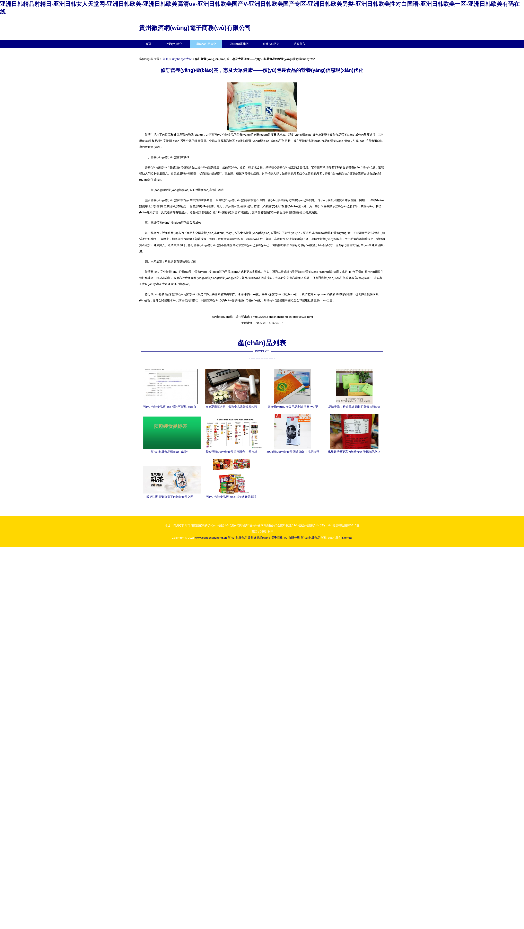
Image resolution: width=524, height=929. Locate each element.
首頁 (148, 43)
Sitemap (347, 537)
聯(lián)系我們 (239, 43)
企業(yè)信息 (271, 43)
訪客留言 (299, 43)
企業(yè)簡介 (173, 43)
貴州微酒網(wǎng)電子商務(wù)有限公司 (195, 27)
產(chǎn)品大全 (206, 43)
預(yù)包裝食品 (237, 537)
